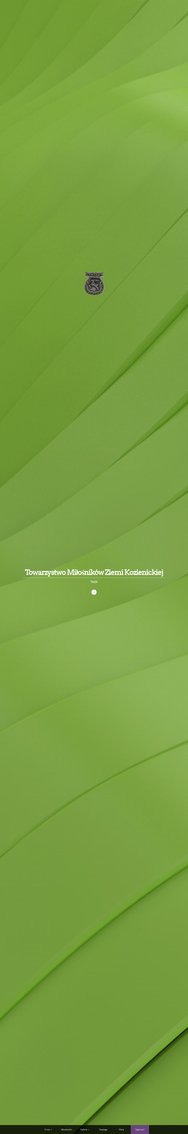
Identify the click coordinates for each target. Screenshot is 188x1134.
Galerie (83, 1129)
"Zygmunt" (140, 1129)
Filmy (121, 1129)
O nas (47, 1129)
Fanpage (103, 1129)
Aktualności (66, 1129)
